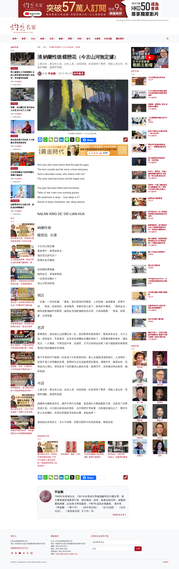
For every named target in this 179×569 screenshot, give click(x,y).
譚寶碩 (150, 122)
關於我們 (120, 38)
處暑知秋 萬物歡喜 (155, 198)
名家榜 (97, 38)
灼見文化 (14, 168)
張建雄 (150, 254)
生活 (51, 38)
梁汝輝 (150, 218)
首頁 (38, 47)
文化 (33, 38)
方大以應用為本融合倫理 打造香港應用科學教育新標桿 (157, 93)
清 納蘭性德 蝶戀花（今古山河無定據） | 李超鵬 (64, 47)
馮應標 (150, 268)
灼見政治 (14, 68)
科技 (79, 38)
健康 (61, 38)
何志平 (150, 80)
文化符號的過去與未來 (156, 77)
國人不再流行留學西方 (156, 252)
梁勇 (150, 283)
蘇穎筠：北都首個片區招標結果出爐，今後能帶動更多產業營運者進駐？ (22, 284)
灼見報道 (14, 103)
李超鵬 (52, 73)
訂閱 (138, 549)
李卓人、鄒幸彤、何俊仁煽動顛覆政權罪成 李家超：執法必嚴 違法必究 (157, 173)
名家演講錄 (15, 201)
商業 (70, 38)
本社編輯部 (18, 81)
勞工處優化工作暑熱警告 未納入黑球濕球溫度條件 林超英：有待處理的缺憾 (22, 75)
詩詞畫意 (79, 73)
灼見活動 (108, 38)
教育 (24, 38)
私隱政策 (165, 562)
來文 (150, 149)
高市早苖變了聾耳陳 (156, 319)
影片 (89, 38)
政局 (14, 38)
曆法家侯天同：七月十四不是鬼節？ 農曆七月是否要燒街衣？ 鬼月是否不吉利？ (22, 412)
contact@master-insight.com (66, 554)
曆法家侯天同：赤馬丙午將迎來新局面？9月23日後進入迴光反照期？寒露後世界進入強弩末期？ (47, 460)
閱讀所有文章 (119, 515)
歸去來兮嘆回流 (154, 265)
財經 (42, 38)
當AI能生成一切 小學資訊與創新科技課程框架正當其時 (157, 214)
